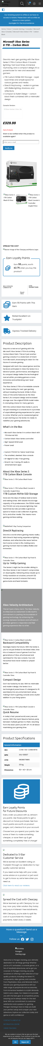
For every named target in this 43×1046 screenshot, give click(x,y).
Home (4, 29)
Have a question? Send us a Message (21, 931)
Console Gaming (18, 29)
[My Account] (34, 3)
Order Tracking (10, 1028)
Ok (15, 1042)
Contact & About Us (12, 1020)
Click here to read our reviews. (16, 885)
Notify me (8, 148)
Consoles (29, 29)
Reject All (25, 1042)
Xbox (22, 294)
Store (9, 29)
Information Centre (12, 1024)
